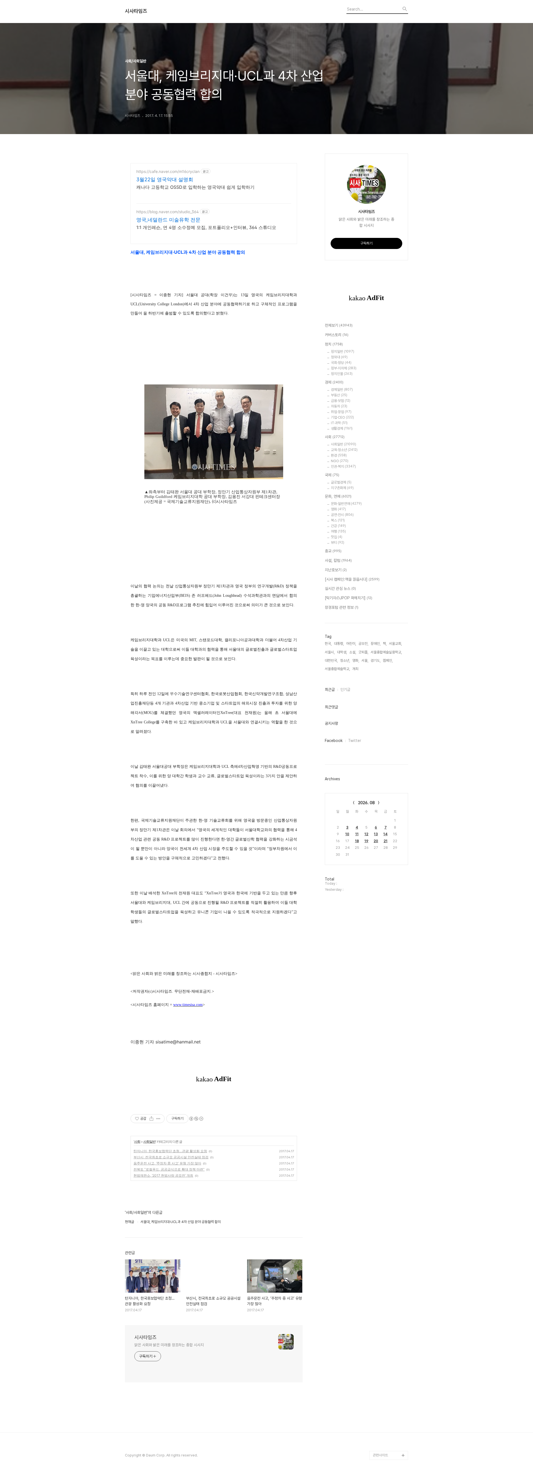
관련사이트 (380, 1455)
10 (347, 834)
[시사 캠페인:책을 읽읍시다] (352, 579)
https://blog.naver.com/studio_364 (167, 211)
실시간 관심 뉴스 (340, 588)
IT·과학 (339, 423)
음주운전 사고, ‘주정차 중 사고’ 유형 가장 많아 (167, 1163)
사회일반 (149, 1141)
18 (357, 841)
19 (366, 841)
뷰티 (337, 542)
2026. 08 (366, 802)
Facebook (334, 740)
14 (385, 834)
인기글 (345, 689)
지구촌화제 (342, 488)
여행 (338, 531)
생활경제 (342, 428)
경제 (334, 382)
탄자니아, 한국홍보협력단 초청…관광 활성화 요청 (170, 1151)
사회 (137, 1141)
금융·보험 (340, 401)
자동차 (339, 406)
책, (385, 643)
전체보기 (339, 325)
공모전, (363, 643)
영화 (338, 509)
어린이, (351, 643)
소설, (352, 652)
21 (386, 841)
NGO (339, 461)
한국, (328, 643)
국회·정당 (341, 363)
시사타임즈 (136, 11)
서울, (364, 660)
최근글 (330, 689)
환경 (339, 455)
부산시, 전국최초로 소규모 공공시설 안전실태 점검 (171, 1157)
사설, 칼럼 (338, 560)
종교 (333, 551)
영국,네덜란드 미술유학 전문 (168, 220)
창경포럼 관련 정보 (341, 607)
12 (366, 834)
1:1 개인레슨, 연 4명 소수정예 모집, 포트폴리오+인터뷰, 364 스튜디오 (206, 227)
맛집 (336, 537)
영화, (355, 660)
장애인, (376, 643)
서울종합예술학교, (337, 669)
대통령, (339, 643)
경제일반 (342, 390)
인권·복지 (343, 466)
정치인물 (342, 374)
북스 (338, 520)
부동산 (339, 395)
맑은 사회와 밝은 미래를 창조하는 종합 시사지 (169, 1345)
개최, (355, 669)
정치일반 (342, 351)
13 (376, 834)
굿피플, (363, 652)
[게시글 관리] (158, 1118)
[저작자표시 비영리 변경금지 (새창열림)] (195, 1118)
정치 (334, 344)
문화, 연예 (338, 496)
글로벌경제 (341, 482)
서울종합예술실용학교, (386, 652)
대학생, (342, 652)
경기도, (376, 660)
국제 (332, 475)
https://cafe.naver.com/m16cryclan (168, 171)
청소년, (345, 660)
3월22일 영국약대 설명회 (164, 179)
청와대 (339, 357)
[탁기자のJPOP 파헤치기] (348, 598)
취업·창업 (341, 412)
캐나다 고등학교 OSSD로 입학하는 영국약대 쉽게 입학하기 (195, 187)
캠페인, (388, 660)
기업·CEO (342, 417)
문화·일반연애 (346, 504)
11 (357, 834)
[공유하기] (151, 1118)
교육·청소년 (344, 450)
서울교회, (395, 643)
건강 (338, 526)
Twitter (354, 740)
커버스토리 (336, 335)
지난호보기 (336, 570)
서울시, (330, 652)
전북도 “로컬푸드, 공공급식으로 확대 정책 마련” (169, 1169)
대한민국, (331, 660)
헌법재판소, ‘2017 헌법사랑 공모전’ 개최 (163, 1175)
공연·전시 (342, 515)
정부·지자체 (343, 368)
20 (376, 841)
